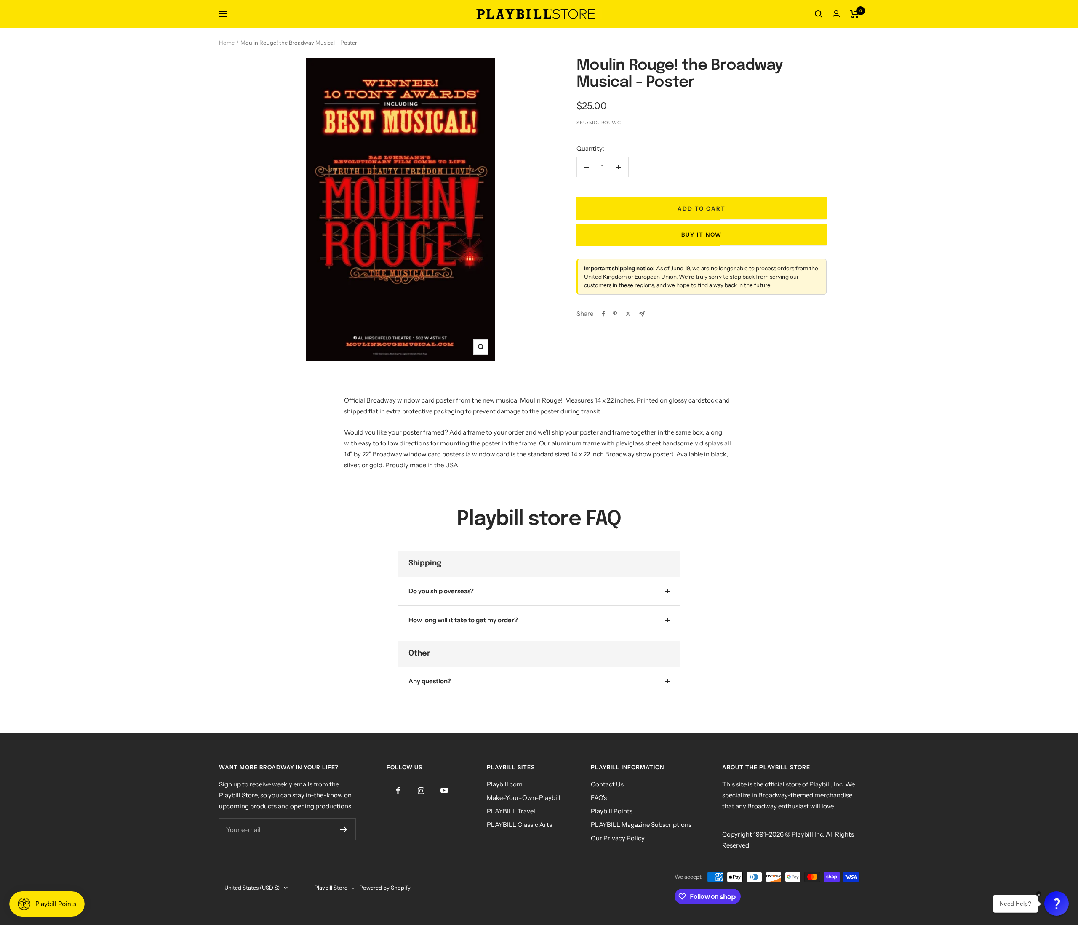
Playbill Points (611, 811)
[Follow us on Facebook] (398, 790)
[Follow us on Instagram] (421, 790)
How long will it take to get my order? (463, 620)
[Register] (343, 829)
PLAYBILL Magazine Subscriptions (641, 825)
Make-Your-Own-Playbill (523, 798)
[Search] (818, 14)
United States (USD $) (252, 887)
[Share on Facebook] (603, 314)
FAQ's (599, 798)
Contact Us (607, 784)
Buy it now (701, 234)
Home (227, 42)
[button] (1056, 903)
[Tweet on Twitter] (628, 314)
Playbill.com (505, 784)
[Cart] (854, 14)
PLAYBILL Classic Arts (519, 825)
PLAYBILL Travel (511, 811)
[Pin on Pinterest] (615, 314)
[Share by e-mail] (642, 314)
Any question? (429, 681)
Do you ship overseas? (441, 591)
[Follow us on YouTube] (444, 790)
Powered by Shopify (385, 887)
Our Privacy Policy (618, 838)
